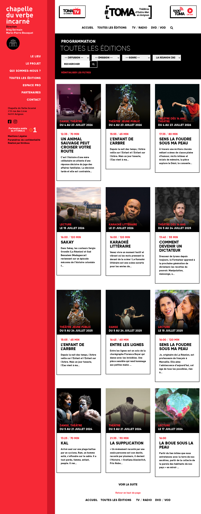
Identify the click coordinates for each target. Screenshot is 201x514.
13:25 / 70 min (70, 438)
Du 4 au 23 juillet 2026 (76, 125)
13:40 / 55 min (168, 237)
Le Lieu (35, 56)
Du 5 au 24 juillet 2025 (174, 228)
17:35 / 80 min (168, 134)
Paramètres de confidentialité (24, 140)
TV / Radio (139, 27)
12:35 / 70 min (70, 134)
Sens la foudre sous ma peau (175, 141)
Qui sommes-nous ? (25, 71)
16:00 (162, 438)
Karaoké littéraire (120, 244)
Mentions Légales (17, 136)
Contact (34, 99)
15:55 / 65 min (119, 134)
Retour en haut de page (128, 493)
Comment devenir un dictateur (170, 246)
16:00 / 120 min (71, 237)
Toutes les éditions (25, 78)
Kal (64, 443)
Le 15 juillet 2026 (72, 228)
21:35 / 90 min (119, 438)
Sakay (67, 242)
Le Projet (33, 63)
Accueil (87, 27)
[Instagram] (15, 121)
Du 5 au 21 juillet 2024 (76, 429)
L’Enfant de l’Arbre (121, 141)
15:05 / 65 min (70, 339)
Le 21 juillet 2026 (121, 228)
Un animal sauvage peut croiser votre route (76, 145)
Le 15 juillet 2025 (170, 330)
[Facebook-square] (9, 121)
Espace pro (32, 85)
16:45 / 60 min (119, 339)
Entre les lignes (127, 345)
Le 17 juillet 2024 (170, 429)
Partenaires (31, 92)
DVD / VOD (158, 27)
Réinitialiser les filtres (76, 72)
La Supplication (126, 443)
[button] (171, 27)
